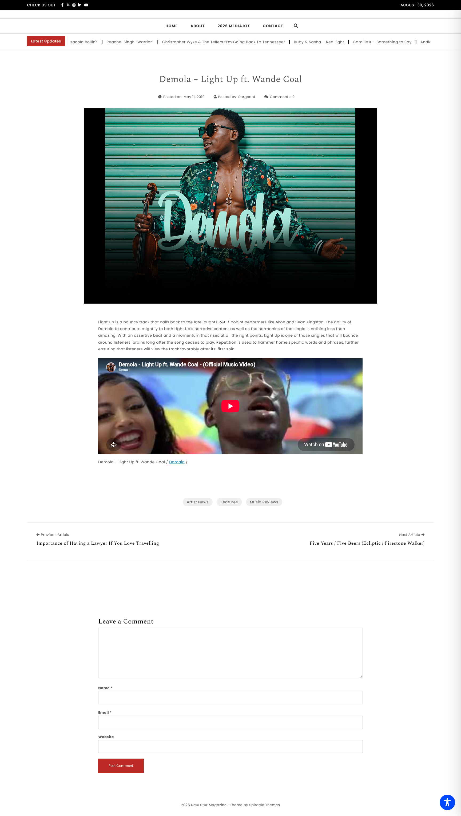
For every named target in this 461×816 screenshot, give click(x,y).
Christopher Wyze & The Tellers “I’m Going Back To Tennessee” (201, 42)
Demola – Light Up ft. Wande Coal (230, 79)
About (197, 26)
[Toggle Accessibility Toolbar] (447, 802)
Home (171, 26)
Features (229, 502)
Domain (177, 462)
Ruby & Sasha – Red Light (296, 42)
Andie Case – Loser (417, 42)
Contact (273, 26)
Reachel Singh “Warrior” (108, 42)
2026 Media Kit (234, 26)
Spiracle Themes (264, 804)
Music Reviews (264, 502)
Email (105, 712)
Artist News (198, 502)
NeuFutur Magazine (208, 804)
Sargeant (246, 96)
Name (105, 688)
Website (106, 736)
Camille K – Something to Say (360, 42)
